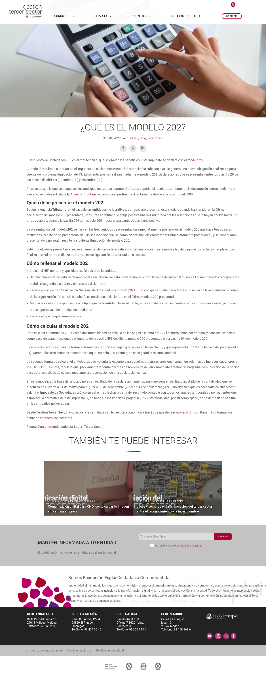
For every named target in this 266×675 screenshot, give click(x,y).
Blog (143, 138)
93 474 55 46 (92, 629)
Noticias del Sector (186, 16)
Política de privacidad (110, 650)
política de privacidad (189, 545)
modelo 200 (195, 160)
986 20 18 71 (137, 629)
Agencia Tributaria (83, 194)
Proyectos (140, 16)
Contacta (232, 16)
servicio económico (185, 412)
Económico (155, 138)
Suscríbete (222, 536)
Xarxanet (44, 427)
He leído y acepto (178, 545)
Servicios (101, 16)
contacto (46, 418)
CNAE (133, 290)
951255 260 (47, 626)
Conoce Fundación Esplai (233, 4)
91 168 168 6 (182, 629)
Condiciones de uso (79, 650)
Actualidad (130, 138)
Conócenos (62, 16)
